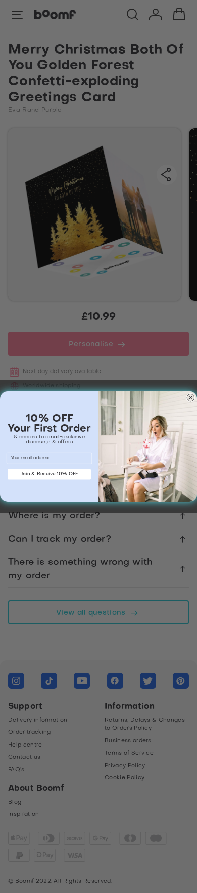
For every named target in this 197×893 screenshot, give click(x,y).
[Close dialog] (191, 398)
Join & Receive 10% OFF (49, 474)
